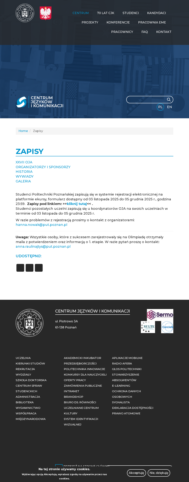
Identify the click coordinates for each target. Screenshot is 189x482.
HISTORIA (24, 172)
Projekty (90, 22)
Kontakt (163, 32)
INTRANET (71, 391)
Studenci (131, 13)
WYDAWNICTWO (28, 408)
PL (160, 107)
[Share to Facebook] (20, 268)
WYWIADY (25, 176)
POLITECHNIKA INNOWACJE (84, 369)
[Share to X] (29, 268)
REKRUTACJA (25, 369)
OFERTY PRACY (75, 380)
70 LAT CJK (105, 13)
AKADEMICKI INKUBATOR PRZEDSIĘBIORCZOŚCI (82, 360)
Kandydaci (156, 13)
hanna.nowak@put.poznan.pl (41, 225)
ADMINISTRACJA (28, 396)
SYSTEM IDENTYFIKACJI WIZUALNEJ (81, 421)
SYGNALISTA (121, 402)
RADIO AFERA (122, 363)
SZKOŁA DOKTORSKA (31, 380)
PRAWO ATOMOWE (126, 413)
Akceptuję (136, 473)
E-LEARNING (121, 385)
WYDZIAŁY (23, 374)
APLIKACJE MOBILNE (127, 358)
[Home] (26, 13)
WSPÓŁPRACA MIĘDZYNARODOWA (30, 416)
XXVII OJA (24, 162)
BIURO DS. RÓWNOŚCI (80, 402)
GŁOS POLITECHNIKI (127, 369)
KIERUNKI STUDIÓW (30, 363)
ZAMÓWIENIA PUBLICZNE (83, 385)
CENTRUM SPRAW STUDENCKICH (29, 388)
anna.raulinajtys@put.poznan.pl (43, 247)
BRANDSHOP (73, 396)
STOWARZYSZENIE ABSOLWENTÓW (125, 377)
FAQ (144, 32)
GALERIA (23, 181)
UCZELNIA (23, 358)
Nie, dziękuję (159, 473)
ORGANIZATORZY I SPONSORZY (43, 167)
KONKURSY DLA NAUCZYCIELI (85, 374)
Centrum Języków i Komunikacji (47, 102)
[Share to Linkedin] (39, 268)
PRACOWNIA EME (152, 22)
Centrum (81, 13)
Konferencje (118, 22)
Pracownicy (122, 32)
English (170, 107)
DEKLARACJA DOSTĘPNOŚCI (132, 408)
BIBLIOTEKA (25, 402)
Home (23, 131)
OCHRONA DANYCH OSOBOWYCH (126, 393)
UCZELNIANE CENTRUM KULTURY (81, 410)
